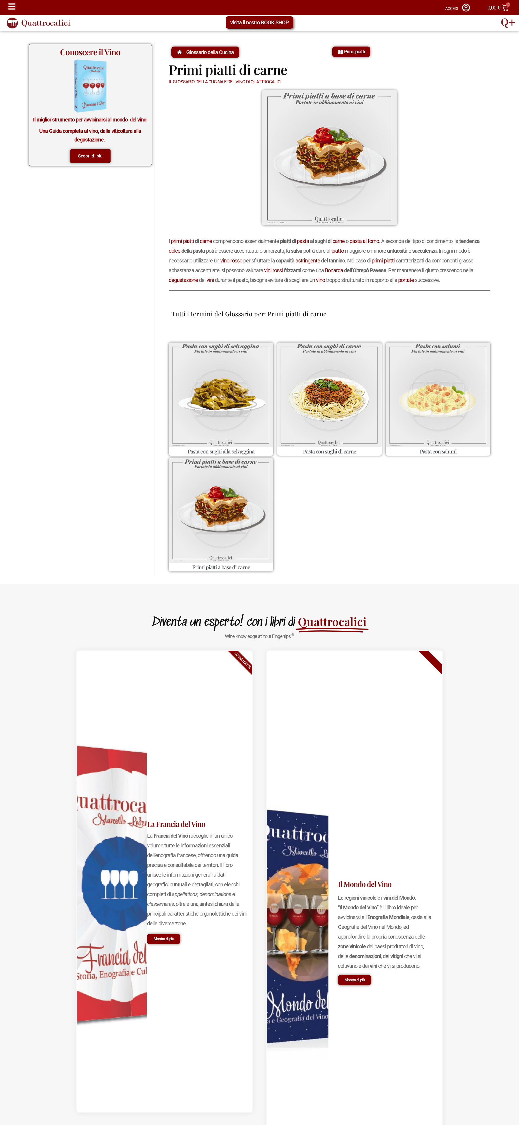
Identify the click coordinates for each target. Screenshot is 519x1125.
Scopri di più (90, 156)
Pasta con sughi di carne (329, 451)
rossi (277, 270)
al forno (371, 241)
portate (406, 280)
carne (206, 241)
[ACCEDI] (466, 8)
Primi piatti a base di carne (221, 567)
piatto (337, 251)
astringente (307, 260)
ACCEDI (451, 8)
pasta (303, 241)
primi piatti (182, 241)
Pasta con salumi (438, 451)
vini (267, 270)
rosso (236, 260)
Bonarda (334, 270)
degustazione (183, 280)
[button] (351, 52)
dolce (174, 251)
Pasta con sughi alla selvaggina (221, 451)
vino (224, 260)
